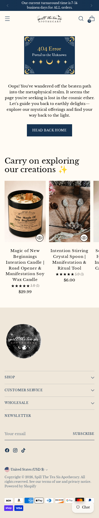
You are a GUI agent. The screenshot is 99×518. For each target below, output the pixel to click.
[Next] (91, 5)
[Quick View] (40, 238)
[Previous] (7, 5)
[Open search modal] (81, 18)
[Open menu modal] (7, 18)
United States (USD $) (27, 469)
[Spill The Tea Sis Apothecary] (49, 18)
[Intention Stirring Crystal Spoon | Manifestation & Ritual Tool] (69, 212)
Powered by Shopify (20, 486)
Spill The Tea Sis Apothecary (57, 477)
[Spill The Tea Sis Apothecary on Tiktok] (24, 451)
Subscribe (83, 434)
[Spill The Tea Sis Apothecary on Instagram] (16, 451)
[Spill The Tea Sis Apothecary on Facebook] (8, 451)
